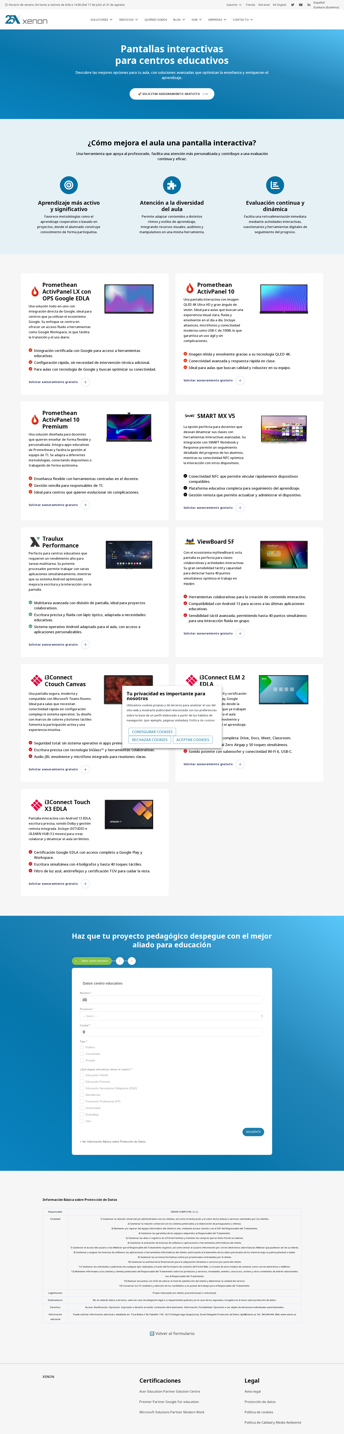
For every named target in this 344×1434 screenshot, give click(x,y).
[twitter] (292, 5)
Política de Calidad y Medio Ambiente (273, 1422)
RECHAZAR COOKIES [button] (150, 739)
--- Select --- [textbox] (90, 1016)
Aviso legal (253, 1391)
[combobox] (172, 1016)
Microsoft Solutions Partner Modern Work (171, 1412)
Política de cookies (259, 1412)
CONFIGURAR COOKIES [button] (152, 732)
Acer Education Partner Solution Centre (169, 1391)
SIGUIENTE (253, 1131)
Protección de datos (260, 1402)
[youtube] (301, 5)
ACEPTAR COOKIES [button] (192, 739)
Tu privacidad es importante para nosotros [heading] (166, 695)
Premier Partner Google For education (169, 1402)
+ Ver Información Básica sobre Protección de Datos (113, 1141)
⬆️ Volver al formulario (172, 1333)
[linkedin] (309, 5)
